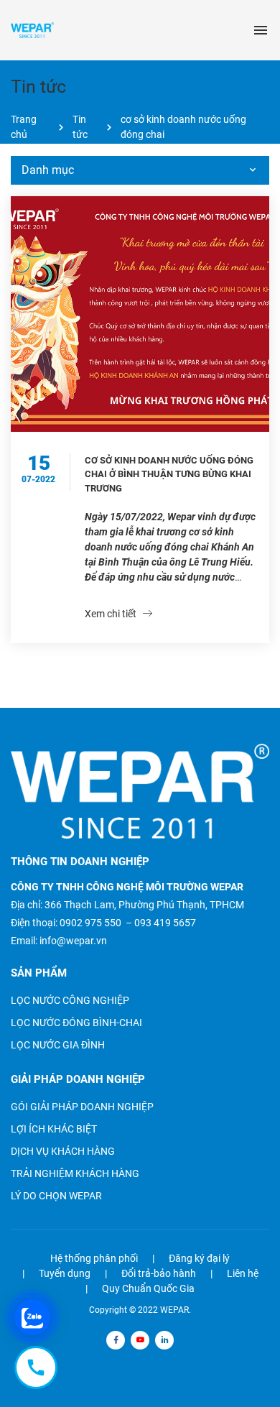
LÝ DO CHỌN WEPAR (56, 1195)
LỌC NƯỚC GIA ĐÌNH (58, 1045)
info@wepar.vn (73, 940)
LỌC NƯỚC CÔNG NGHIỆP (70, 1000)
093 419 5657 (165, 922)
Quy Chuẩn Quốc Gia (148, 1288)
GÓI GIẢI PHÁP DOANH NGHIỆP (82, 1106)
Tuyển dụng (64, 1273)
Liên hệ (242, 1273)
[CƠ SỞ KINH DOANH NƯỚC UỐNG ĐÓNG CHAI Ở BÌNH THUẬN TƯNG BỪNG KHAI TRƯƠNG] (140, 314)
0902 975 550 (90, 922)
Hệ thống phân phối (94, 1258)
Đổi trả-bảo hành (158, 1273)
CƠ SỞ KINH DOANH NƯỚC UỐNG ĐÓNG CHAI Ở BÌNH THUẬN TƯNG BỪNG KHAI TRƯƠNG (169, 474)
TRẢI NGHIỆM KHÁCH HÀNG (75, 1173)
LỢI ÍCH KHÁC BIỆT (54, 1129)
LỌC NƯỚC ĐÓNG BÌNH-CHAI (76, 1022)
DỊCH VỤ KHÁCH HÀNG (63, 1151)
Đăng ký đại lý (199, 1258)
